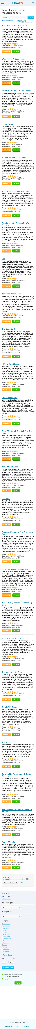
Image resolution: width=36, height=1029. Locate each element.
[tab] (18, 955)
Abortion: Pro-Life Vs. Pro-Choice (16, 91)
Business (5, 930)
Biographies (6, 926)
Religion (5, 945)
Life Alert (6, 499)
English (4, 932)
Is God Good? (8, 124)
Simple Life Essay (9, 707)
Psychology (6, 943)
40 (16, 883)
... (13, 879)
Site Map (26, 1026)
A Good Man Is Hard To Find (14, 638)
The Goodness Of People (13, 672)
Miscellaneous (6, 936)
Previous (6, 879)
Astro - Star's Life (9, 842)
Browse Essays (8, 1026)
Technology (6, 951)
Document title (6, 897)
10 (4, 883)
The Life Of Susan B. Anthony (14, 25)
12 (10, 883)
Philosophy (5, 941)
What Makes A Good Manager (14, 59)
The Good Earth (8, 329)
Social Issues (6, 949)
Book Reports (6, 928)
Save (17, 51)
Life (3, 259)
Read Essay (6, 51)
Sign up (18, 983)
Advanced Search (8, 967)
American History (7, 924)
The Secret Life (8, 742)
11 (7, 883)
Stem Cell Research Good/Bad (15, 569)
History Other (6, 934)
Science (5, 947)
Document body (7, 899)
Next (20, 883)
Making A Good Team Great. (14, 158)
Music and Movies (7, 938)
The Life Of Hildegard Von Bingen (16, 191)
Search (17, 1026)
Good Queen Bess (9, 398)
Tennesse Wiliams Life (11, 294)
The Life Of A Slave (10, 467)
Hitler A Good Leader (11, 364)
